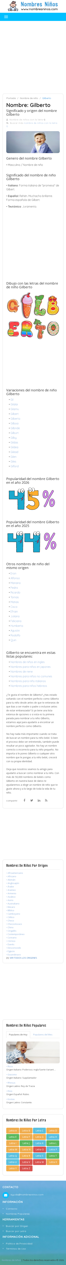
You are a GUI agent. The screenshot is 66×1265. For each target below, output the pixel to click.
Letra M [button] (12, 1149)
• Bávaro (10, 906)
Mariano (15, 583)
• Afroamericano (14, 872)
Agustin (15, 630)
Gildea (14, 447)
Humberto (16, 625)
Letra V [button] (26, 1162)
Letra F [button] (26, 1136)
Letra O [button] (40, 1149)
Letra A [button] (13, 1130)
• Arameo (11, 889)
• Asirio (9, 900)
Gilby (13, 437)
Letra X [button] (53, 1162)
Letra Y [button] (13, 1168)
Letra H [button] (53, 1136)
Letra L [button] (53, 1143)
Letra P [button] (53, 1149)
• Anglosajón (12, 883)
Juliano (15, 616)
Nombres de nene (21, 671)
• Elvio (9, 1091)
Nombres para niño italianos (28, 681)
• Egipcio (10, 951)
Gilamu (14, 409)
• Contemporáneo (15, 934)
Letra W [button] (39, 1162)
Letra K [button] (39, 1143)
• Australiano (12, 903)
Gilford (14, 466)
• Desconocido (13, 947)
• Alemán (10, 879)
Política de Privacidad (19, 1243)
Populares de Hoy (18, 1034)
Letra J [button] (26, 1143)
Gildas (14, 442)
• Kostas (10, 1099)
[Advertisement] (33, 57)
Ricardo (15, 592)
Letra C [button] (39, 1130)
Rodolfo (15, 635)
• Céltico (10, 917)
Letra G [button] (39, 1136)
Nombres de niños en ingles (27, 662)
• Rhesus (10, 1082)
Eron (13, 573)
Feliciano (15, 621)
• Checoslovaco (14, 923)
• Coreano (11, 937)
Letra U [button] (13, 1162)
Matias (14, 602)
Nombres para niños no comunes (31, 676)
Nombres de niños (11, 1260)
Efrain (14, 611)
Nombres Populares (18, 1213)
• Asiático (11, 896)
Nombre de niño (29, 98)
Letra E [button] (13, 1136)
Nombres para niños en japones (30, 666)
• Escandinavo (13, 954)
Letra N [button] (26, 1149)
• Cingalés (11, 930)
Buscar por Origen (17, 1226)
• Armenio (11, 893)
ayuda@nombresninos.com (26, 1194)
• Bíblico (10, 910)
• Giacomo (11, 1074)
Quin (13, 640)
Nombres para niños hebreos (28, 686)
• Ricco (9, 1066)
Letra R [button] (26, 1155)
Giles (13, 461)
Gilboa (14, 423)
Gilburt (14, 433)
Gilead (14, 452)
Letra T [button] (53, 1155)
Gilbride (15, 428)
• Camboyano (13, 913)
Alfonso (15, 578)
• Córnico (10, 940)
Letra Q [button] (13, 1155)
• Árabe (10, 886)
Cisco (13, 606)
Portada (11, 98)
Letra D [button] (53, 1130)
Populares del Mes (42, 1034)
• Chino (10, 927)
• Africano (11, 876)
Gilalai (14, 404)
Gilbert (14, 414)
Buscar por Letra (16, 1231)
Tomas (14, 597)
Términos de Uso (16, 1248)
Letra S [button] (39, 1155)
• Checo (10, 920)
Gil (11, 399)
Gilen (13, 456)
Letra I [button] (12, 1143)
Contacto (11, 1208)
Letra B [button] (26, 1130)
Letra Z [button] (26, 1168)
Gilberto (15, 418)
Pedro (14, 587)
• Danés (10, 944)
